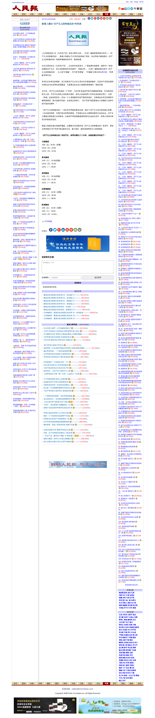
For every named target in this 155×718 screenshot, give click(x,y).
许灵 (124, 670)
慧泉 (131, 640)
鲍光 (120, 650)
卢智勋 (121, 635)
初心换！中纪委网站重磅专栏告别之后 (67, 388)
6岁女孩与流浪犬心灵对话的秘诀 (65, 365)
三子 (124, 668)
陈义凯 (135, 635)
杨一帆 (128, 600)
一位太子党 (131, 675)
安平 (124, 680)
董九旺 (132, 668)
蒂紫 (130, 637)
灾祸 (73, 14)
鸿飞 (135, 642)
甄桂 (134, 637)
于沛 (120, 678)
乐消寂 (124, 630)
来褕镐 (131, 627)
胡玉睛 (130, 605)
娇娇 (125, 675)
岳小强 (133, 603)
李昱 (120, 600)
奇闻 (65, 14)
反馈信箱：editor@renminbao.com (77, 689)
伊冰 (124, 663)
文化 (98, 14)
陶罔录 (121, 642)
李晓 (120, 665)
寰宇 (114, 14)
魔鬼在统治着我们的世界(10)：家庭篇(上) (66, 304)
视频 (131, 14)
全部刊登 (103, 72)
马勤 (120, 663)
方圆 (134, 625)
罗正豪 (121, 617)
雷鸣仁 (121, 620)
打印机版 (48, 221)
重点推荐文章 (25, 28)
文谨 (127, 595)
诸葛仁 (132, 663)
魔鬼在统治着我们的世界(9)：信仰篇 (65, 307)
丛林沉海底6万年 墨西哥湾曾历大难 (66, 430)
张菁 (135, 617)
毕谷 (120, 637)
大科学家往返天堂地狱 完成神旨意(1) (66, 354)
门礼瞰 (133, 650)
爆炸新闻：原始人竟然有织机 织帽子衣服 (68, 425)
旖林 (127, 655)
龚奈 (129, 603)
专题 (106, 14)
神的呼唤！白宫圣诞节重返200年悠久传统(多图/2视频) (72, 348)
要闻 (23, 14)
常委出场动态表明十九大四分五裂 (65, 413)
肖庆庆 (128, 658)
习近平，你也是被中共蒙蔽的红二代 (66, 405)
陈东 (132, 658)
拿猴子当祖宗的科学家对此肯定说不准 (67, 408)
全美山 (131, 617)
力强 (127, 598)
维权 (123, 14)
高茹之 (130, 645)
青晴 (134, 647)
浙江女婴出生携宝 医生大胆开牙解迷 (66, 442)
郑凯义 (124, 603)
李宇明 (133, 630)
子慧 (132, 673)
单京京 (128, 673)
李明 (124, 598)
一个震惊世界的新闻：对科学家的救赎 (67, 396)
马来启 (124, 615)
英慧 (120, 640)
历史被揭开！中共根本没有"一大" (65, 362)
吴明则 (126, 642)
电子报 (141, 2)
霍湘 (137, 675)
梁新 (120, 668)
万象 (81, 14)
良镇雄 (126, 635)
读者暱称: (45, 277)
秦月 (131, 622)
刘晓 (120, 595)
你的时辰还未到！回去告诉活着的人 (66, 385)
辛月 (129, 630)
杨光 (134, 615)
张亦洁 (131, 642)
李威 (120, 655)
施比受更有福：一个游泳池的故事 (65, 351)
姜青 (124, 650)
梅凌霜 (121, 593)
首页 (15, 14)
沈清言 (132, 595)
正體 (131, 2)
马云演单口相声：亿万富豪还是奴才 (66, 328)
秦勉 (125, 620)
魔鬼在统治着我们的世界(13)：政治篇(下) (66, 295)
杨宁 (124, 622)
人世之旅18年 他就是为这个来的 (66, 402)
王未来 (126, 627)
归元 (134, 620)
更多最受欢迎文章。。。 (133, 585)
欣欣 (120, 673)
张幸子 (126, 617)
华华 (131, 655)
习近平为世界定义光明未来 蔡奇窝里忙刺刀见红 (70, 331)
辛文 (124, 595)
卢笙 (124, 678)
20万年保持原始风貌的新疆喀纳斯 (65, 422)
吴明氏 (126, 625)
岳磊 (131, 652)
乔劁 (120, 652)
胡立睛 (121, 627)
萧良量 (128, 650)
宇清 (127, 640)
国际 (57, 14)
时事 (40, 14)
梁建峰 (124, 605)
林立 (124, 665)
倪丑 (127, 668)
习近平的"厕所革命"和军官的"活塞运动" (67, 340)
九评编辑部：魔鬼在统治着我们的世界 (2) (66, 318)
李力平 (135, 645)
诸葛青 (133, 670)
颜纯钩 (130, 620)
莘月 (129, 632)
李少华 (121, 675)
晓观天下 (125, 637)
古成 (120, 615)
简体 (127, 2)
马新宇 (130, 615)
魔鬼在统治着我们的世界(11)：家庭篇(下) (66, 301)
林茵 (130, 625)
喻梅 (124, 658)
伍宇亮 (132, 598)
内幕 (32, 14)
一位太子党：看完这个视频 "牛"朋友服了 (69, 436)
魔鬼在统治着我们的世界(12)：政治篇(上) (66, 298)
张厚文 (133, 600)
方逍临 (121, 608)
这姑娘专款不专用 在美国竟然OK (65, 382)
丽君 (125, 593)
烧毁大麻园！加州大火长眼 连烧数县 (66, 439)
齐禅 (127, 663)
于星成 (128, 670)
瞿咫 (127, 652)
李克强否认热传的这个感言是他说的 (66, 357)
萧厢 (134, 608)
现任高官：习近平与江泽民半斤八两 (66, 371)
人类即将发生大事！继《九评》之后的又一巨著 (70, 374)
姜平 (125, 647)
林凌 (124, 673)
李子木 (126, 608)
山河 (120, 622)
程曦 (120, 598)
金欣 (129, 593)
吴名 (120, 603)
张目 (130, 660)
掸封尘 (121, 625)
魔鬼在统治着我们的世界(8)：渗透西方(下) (67, 310)
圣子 (127, 622)
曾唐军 (136, 627)
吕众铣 (133, 632)
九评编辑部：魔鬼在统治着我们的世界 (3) (66, 315)
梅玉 (120, 680)
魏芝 (131, 678)
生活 (90, 14)
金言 (130, 635)
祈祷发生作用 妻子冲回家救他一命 (65, 419)
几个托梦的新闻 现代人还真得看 (65, 379)
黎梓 (127, 665)
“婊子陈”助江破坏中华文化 (62, 345)
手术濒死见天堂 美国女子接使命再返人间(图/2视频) (70, 334)
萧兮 (124, 600)
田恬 (124, 655)
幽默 (48, 14)
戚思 (120, 658)
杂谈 (139, 14)
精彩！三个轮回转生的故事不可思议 (66, 416)
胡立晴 (135, 605)
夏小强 (124, 645)
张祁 (127, 678)
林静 (120, 605)
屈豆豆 (126, 660)
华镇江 (132, 665)
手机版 (136, 2)
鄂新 (124, 652)
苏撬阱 (121, 660)
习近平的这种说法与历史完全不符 (65, 368)
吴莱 (134, 660)
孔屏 (132, 593)
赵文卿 (121, 647)
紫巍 (120, 670)
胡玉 (120, 630)
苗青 (120, 645)
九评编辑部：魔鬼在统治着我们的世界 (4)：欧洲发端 (71, 312)
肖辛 (130, 608)
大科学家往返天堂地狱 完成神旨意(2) (66, 337)
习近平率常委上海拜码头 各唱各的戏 (66, 391)
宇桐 (125, 632)
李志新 (121, 632)
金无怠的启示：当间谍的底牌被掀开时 (67, 399)
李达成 (130, 647)
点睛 (124, 640)
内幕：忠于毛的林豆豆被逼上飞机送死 (67, 433)
